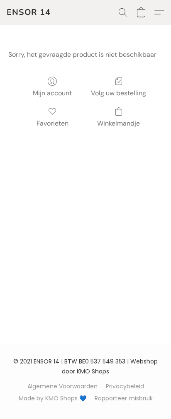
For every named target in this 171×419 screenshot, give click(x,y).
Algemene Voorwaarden (62, 386)
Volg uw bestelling (118, 93)
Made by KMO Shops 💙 (52, 398)
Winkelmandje (118, 123)
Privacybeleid (125, 386)
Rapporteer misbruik (124, 398)
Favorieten (52, 123)
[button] (29, 12)
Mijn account (52, 93)
